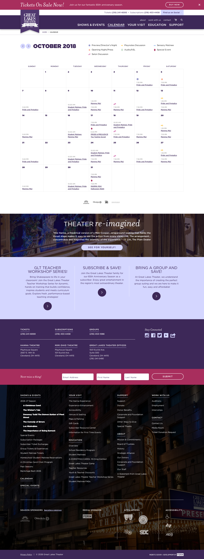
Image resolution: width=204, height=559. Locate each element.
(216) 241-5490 (97, 358)
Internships (157, 410)
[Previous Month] (22, 46)
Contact (167, 20)
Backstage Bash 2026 (30, 471)
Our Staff (121, 469)
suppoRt (176, 25)
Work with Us (154, 20)
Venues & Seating (77, 414)
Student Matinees (77, 454)
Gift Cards (74, 423)
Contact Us (157, 423)
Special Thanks (124, 426)
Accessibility (75, 410)
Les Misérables (30, 426)
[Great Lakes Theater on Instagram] (147, 336)
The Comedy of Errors (34, 422)
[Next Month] (28, 46)
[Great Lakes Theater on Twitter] (159, 336)
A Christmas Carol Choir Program (36, 462)
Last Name (129, 376)
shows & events (91, 25)
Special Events (27, 435)
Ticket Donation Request (164, 432)
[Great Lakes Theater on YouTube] (166, 336)
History (120, 449)
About (143, 20)
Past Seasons (26, 466)
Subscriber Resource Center (82, 428)
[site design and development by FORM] (166, 555)
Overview (73, 446)
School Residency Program (82, 450)
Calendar (26, 478)
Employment (158, 405)
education (157, 25)
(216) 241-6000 (119, 12)
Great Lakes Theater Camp (82, 463)
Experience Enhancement (81, 405)
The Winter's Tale (31, 410)
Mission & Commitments (129, 439)
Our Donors (123, 457)
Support (121, 401)
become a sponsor (53, 510)
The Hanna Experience (79, 401)
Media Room (158, 428)
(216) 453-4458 (152, 12)
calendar (116, 25)
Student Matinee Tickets (32, 453)
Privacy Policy (26, 554)
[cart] (176, 20)
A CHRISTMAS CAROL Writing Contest (88, 459)
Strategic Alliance (125, 453)
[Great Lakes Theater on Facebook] (153, 336)
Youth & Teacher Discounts (82, 472)
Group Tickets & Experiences (34, 449)
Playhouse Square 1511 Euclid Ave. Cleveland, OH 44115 (66, 350)
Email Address (69, 376)
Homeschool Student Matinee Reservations (41, 458)
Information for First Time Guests (85, 432)
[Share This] (173, 336)
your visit (136, 25)
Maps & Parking (76, 419)
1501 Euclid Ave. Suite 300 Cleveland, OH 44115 (108, 350)
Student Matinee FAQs (79, 481)
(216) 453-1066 (97, 331)
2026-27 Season (28, 401)
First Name (102, 376)
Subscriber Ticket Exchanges (34, 444)
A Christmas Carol (32, 405)
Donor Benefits (124, 410)
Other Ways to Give (126, 422)
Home (44, 32)
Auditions (156, 401)
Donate (120, 405)
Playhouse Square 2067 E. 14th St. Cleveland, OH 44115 (30, 350)
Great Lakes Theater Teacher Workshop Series (91, 477)
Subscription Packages (31, 440)
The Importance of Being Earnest (39, 431)
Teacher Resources (78, 468)
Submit (168, 376)
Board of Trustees (125, 444)
